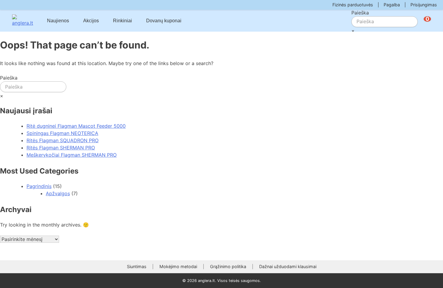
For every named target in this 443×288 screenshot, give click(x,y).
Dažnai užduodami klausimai (287, 266)
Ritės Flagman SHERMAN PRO (61, 148)
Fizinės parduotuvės (352, 4)
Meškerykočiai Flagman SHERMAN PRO (72, 155)
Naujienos (58, 20)
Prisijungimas (423, 4)
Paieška (360, 13)
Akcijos (91, 20)
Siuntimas (136, 266)
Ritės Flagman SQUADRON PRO (63, 140)
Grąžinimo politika (228, 266)
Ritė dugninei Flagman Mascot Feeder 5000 (76, 126)
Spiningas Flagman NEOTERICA (62, 133)
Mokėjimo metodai (178, 266)
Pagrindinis (39, 186)
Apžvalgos (58, 193)
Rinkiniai (122, 20)
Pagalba (392, 4)
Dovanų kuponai (163, 20)
